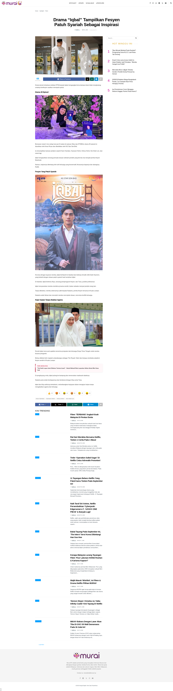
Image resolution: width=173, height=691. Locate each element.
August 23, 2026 (81, 515)
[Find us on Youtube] (165, 3)
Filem (46, 11)
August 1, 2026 (80, 606)
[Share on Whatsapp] (92, 79)
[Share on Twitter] (87, 79)
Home (36, 11)
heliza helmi (60, 398)
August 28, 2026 (81, 486)
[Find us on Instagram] (153, 3)
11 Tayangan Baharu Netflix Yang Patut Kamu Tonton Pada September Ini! (86, 481)
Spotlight (72, 3)
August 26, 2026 (81, 443)
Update (81, 3)
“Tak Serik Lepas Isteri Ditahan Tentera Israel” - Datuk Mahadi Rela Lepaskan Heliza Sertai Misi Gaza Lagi (68, 369)
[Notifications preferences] (0, 689)
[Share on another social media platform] (101, 79)
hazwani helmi (50, 398)
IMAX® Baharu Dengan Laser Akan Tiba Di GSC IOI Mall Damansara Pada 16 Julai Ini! (85, 624)
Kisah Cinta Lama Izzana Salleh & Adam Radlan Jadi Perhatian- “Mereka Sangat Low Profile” (124, 62)
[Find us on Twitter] (162, 3)
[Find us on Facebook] (150, 3)
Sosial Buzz (90, 3)
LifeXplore (100, 3)
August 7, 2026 (80, 540)
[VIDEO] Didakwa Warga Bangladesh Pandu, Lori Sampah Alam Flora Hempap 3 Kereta (124, 81)
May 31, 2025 (85, 29)
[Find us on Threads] (156, 3)
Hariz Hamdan (40, 398)
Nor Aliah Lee (70, 398)
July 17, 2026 (80, 563)
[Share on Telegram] (96, 79)
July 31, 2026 (80, 463)
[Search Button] (171, 3)
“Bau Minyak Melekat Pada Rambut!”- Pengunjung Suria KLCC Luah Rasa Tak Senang (124, 52)
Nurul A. (74, 420)
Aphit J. (78, 29)
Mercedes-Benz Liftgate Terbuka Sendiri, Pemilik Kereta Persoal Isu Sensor (123, 72)
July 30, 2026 (80, 420)
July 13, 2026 (80, 630)
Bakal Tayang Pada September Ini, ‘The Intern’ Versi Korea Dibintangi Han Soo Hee (85, 534)
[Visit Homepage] (11, 3)
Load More (41, 644)
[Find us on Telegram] (159, 3)
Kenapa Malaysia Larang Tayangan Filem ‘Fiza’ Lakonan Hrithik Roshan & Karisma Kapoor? (86, 558)
